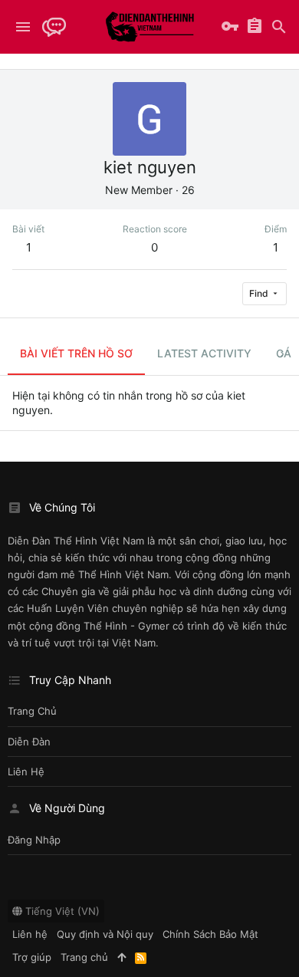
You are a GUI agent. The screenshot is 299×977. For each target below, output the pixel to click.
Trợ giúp (31, 957)
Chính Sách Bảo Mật (210, 934)
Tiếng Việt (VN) (61, 911)
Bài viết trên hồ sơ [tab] (76, 353)
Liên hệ (26, 771)
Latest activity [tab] (204, 353)
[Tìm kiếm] (279, 27)
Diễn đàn (29, 741)
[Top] (121, 957)
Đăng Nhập (34, 840)
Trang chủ (32, 711)
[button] (23, 27)
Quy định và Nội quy (105, 934)
